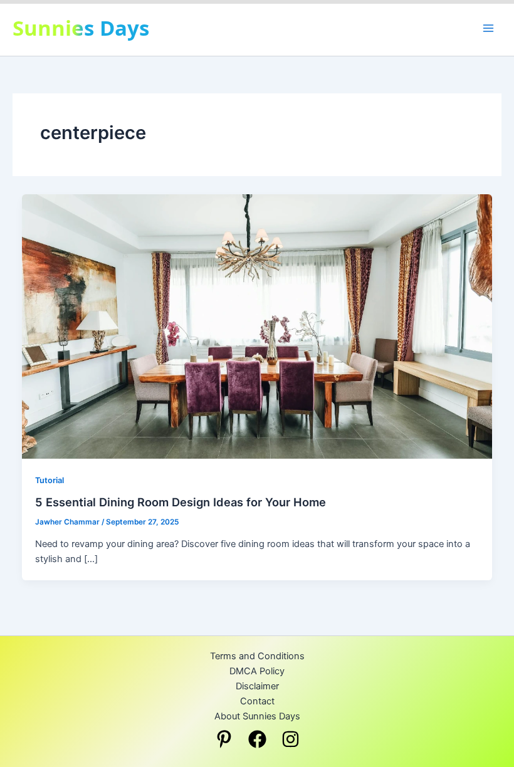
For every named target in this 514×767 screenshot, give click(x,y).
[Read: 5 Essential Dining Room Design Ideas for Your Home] (257, 325)
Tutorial (49, 480)
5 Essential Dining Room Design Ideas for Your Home (180, 502)
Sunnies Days (81, 28)
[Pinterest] (224, 739)
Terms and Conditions (257, 656)
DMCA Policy (257, 671)
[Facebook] (257, 739)
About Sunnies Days (257, 716)
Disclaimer (257, 686)
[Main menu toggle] (488, 28)
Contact (257, 701)
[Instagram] (290, 739)
